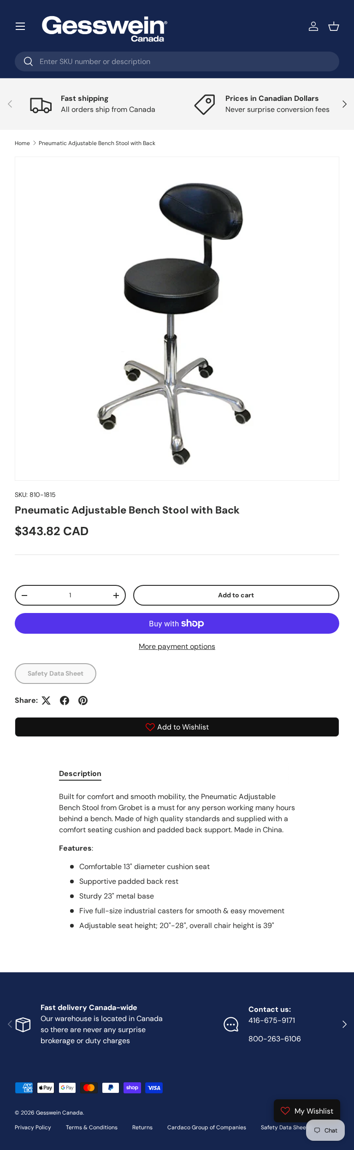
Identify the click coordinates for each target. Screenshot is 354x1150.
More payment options (177, 646)
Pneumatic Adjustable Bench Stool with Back (97, 143)
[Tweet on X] (46, 700)
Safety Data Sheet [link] (55, 673)
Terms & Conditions (92, 1127)
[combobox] (177, 61)
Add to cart (236, 595)
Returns (142, 1127)
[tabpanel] (177, 861)
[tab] (80, 773)
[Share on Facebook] (64, 700)
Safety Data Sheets (286, 1127)
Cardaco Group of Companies (206, 1127)
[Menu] (20, 26)
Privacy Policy (33, 1127)
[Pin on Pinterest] (83, 700)
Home (22, 143)
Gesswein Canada (59, 1112)
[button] (334, 26)
